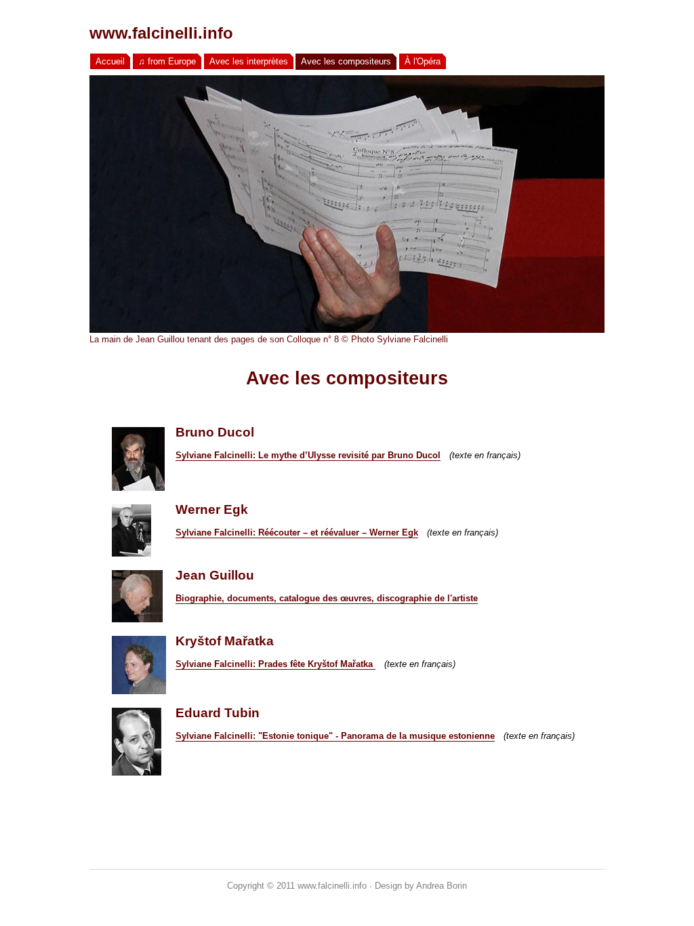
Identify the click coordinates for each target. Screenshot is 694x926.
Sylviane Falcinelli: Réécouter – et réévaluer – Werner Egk (297, 532)
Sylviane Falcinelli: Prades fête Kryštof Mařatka (275, 664)
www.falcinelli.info (161, 33)
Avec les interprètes (248, 61)
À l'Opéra (423, 61)
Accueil (110, 61)
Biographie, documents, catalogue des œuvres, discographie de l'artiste (327, 598)
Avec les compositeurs (346, 61)
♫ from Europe (167, 61)
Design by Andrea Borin (421, 886)
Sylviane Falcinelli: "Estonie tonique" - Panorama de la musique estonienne (335, 736)
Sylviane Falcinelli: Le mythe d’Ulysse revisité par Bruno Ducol (308, 455)
